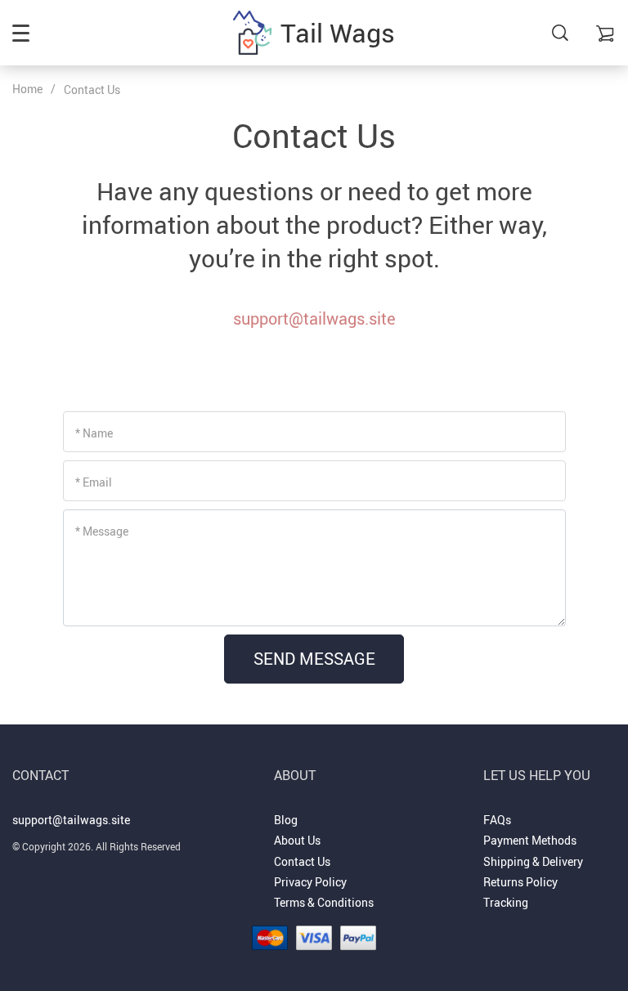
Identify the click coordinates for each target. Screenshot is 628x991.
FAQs (497, 819)
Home (27, 88)
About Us (297, 840)
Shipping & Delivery (533, 861)
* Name (94, 433)
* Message (101, 531)
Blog (286, 819)
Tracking (505, 902)
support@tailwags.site (314, 318)
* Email (93, 482)
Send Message (314, 659)
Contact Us (302, 861)
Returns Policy (520, 882)
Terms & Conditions (324, 902)
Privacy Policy (310, 882)
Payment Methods (529, 840)
